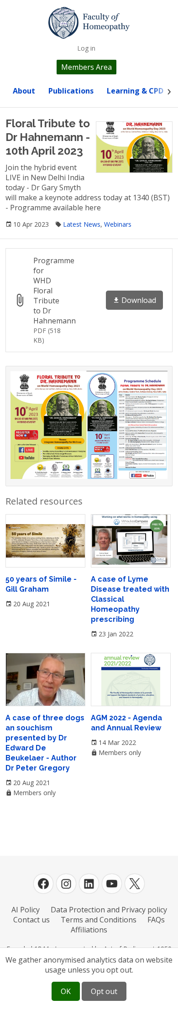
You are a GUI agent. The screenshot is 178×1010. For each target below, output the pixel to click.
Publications (71, 91)
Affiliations (89, 930)
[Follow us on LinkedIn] (89, 883)
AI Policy (25, 910)
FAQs (156, 920)
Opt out (104, 991)
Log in (86, 48)
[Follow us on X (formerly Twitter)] (134, 883)
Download (138, 300)
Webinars (117, 224)
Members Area (86, 67)
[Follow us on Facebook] (43, 883)
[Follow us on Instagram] (66, 883)
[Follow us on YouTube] (111, 883)
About (24, 91)
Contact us (31, 920)
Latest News (81, 224)
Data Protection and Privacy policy (109, 910)
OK (66, 991)
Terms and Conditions (98, 920)
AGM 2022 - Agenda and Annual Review (126, 722)
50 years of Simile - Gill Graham (41, 584)
